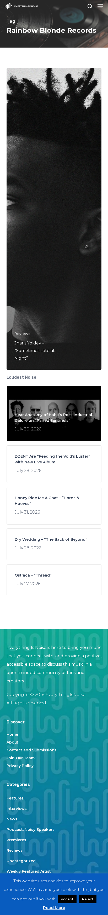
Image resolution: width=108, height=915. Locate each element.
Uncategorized (21, 861)
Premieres (16, 840)
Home (12, 734)
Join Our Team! (21, 758)
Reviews (22, 333)
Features (15, 798)
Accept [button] (67, 899)
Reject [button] (87, 899)
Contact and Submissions (32, 750)
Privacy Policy (20, 765)
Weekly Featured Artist (29, 871)
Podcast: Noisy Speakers (31, 829)
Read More (54, 907)
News (12, 819)
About (12, 742)
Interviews (17, 808)
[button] (100, 6)
